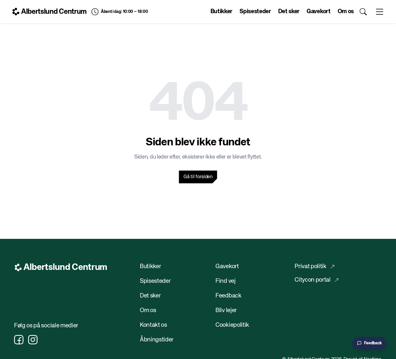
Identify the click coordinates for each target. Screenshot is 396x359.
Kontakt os (153, 325)
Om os (346, 11)
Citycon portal (313, 280)
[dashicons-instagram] (33, 339)
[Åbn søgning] (363, 11)
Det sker (289, 11)
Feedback (228, 296)
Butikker (221, 11)
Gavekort (318, 11)
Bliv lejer (226, 310)
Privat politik (311, 266)
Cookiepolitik (232, 325)
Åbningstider (157, 340)
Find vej (225, 281)
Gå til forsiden (197, 177)
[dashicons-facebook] (18, 339)
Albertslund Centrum (54, 11)
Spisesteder (255, 11)
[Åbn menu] (379, 11)
